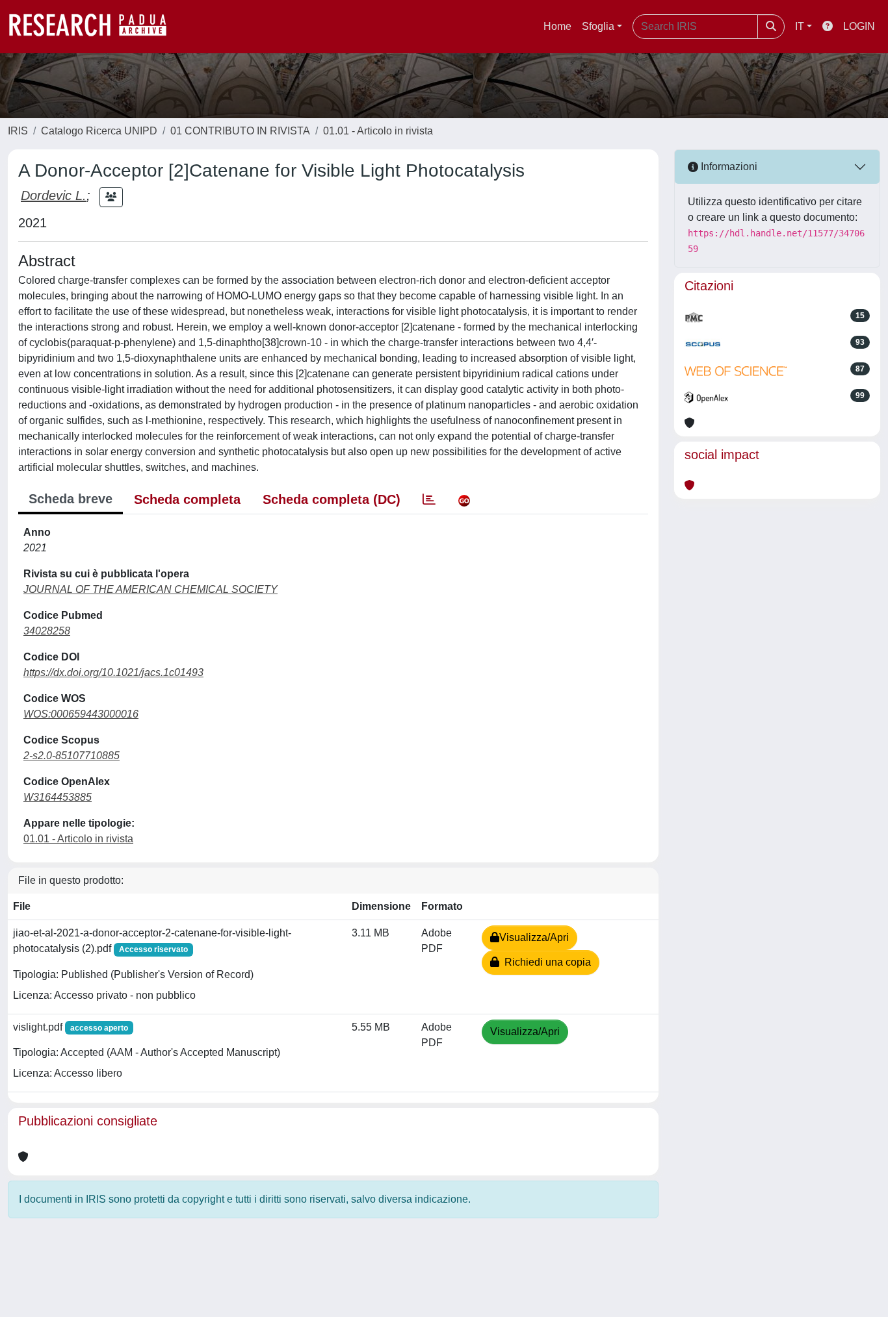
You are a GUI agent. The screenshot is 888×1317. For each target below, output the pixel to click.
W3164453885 (57, 797)
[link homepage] (94, 26)
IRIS (18, 130)
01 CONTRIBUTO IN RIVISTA (240, 130)
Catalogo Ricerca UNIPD (99, 130)
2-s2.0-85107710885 (71, 755)
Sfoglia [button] (598, 26)
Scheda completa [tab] (187, 499)
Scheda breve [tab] (70, 499)
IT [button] (799, 26)
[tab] (429, 499)
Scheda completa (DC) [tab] (331, 499)
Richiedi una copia (545, 962)
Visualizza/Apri (534, 937)
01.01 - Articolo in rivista (378, 130)
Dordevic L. (53, 195)
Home (557, 26)
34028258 (46, 630)
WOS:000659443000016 (80, 714)
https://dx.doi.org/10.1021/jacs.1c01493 (113, 672)
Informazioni (727, 166)
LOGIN (859, 26)
